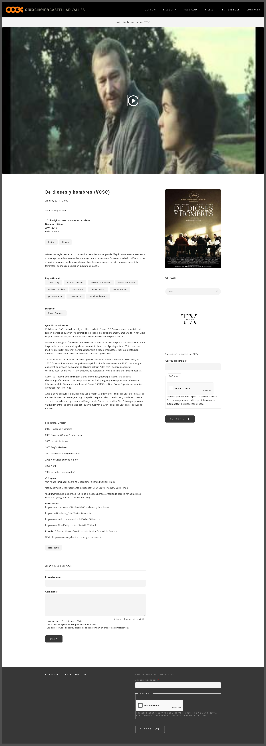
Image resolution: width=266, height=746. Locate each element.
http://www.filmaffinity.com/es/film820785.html (70, 525)
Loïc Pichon (78, 289)
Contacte (52, 674)
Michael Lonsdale (56, 289)
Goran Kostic (76, 296)
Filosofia (170, 9)
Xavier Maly (53, 282)
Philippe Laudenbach (101, 282)
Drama (65, 242)
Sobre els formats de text (127, 619)
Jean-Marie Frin (120, 289)
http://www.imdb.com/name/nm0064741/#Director (72, 519)
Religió (51, 242)
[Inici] (45, 9)
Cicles (209, 9)
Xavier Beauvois (56, 313)
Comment (51, 591)
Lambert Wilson (98, 289)
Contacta (253, 9)
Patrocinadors (76, 674)
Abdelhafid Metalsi (98, 296)
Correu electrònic (175, 360)
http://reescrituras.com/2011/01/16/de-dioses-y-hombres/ (77, 507)
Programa (191, 9)
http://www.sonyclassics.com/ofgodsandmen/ (76, 537)
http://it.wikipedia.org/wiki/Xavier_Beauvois (68, 513)
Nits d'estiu (53, 547)
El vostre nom (53, 576)
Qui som (150, 9)
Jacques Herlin (55, 296)
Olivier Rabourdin (126, 282)
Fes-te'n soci (230, 9)
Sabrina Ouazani (75, 282)
